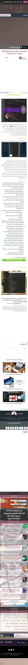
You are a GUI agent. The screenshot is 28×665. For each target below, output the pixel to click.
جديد (11, 620)
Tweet (6, 57)
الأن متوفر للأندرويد (4, 15)
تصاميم (24, 620)
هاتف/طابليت (23, 626)
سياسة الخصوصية (8, 642)
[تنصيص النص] (24, 93)
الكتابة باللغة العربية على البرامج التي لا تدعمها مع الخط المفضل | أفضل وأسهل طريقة (11, 591)
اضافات (24, 614)
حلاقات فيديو (5, 620)
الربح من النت (23, 617)
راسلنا (2, 642)
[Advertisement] (14, 31)
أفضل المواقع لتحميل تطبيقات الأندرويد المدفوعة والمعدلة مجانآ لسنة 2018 (13, 547)
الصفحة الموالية (23, 493)
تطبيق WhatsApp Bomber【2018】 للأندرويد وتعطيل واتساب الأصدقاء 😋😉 (13, 558)
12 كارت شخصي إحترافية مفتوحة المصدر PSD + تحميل (12, 579)
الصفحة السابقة (5, 493)
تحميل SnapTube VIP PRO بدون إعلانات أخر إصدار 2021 (12, 568)
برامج (5, 617)
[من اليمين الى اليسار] (27, 93)
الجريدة (25, 47)
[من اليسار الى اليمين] (22, 93)
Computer (24, 629)
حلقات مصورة (23, 623)
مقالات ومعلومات (14, 623)
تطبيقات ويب (17, 620)
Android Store (15, 626)
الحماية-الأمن (7, 614)
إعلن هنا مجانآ (14, 608)
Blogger (8, 626)
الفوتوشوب (15, 617)
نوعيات (14, 604)
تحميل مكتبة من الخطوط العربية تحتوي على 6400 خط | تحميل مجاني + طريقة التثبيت (13, 526)
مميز (7, 623)
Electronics (17, 629)
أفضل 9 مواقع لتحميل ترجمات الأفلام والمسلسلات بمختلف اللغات (12, 536)
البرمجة (19, 614)
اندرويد (9, 617)
